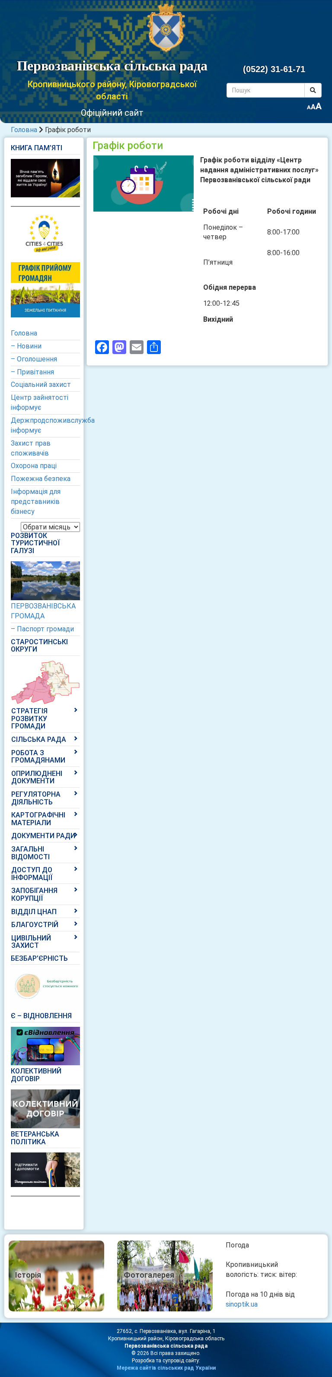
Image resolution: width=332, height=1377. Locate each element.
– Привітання (32, 372)
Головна (24, 130)
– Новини (26, 346)
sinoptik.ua (242, 1304)
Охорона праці (34, 466)
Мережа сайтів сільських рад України (166, 1368)
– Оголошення (34, 359)
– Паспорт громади (42, 629)
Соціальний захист (41, 384)
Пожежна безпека (40, 479)
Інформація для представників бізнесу (36, 501)
